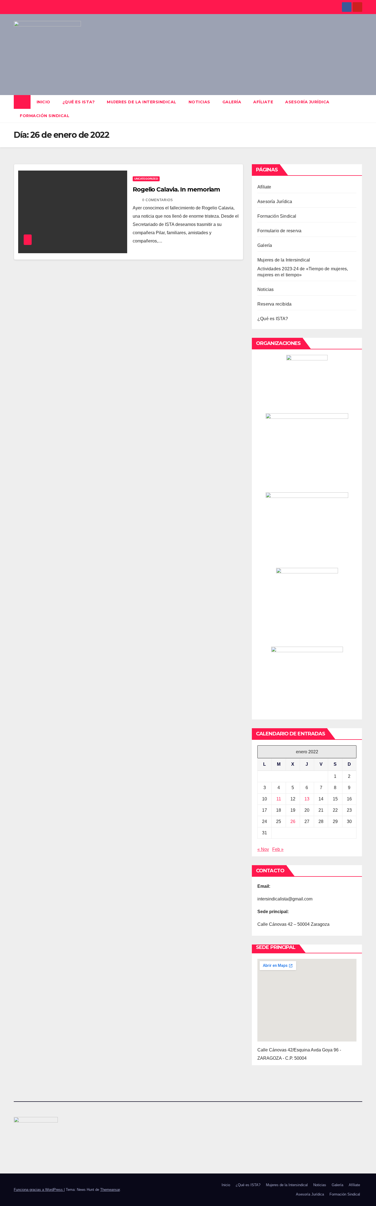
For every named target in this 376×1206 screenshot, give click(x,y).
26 (292, 821)
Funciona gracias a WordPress (39, 1190)
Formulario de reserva (279, 230)
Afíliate (263, 101)
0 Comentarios (157, 200)
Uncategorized (146, 178)
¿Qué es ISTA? (78, 101)
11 (278, 799)
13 (306, 799)
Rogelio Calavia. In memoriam (176, 189)
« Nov (263, 849)
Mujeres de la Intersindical (141, 101)
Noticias (199, 101)
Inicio (43, 101)
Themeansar (110, 1190)
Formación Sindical (44, 115)
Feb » (278, 849)
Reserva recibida (274, 304)
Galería (231, 101)
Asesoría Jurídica (307, 101)
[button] (358, 108)
